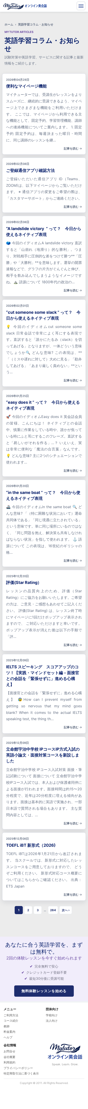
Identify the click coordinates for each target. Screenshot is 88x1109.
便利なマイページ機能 (26, 86)
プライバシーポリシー (18, 1068)
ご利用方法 (11, 1015)
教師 (6, 1026)
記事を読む (71, 148)
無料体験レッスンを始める (44, 991)
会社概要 (9, 1057)
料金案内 (9, 1031)
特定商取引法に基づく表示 (21, 1073)
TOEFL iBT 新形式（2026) (31, 845)
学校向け (52, 1015)
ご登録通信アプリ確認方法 (30, 170)
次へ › (65, 910)
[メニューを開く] (81, 6)
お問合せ (9, 1051)
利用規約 (9, 1062)
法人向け (52, 1020)
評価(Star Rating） (24, 582)
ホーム (9, 24)
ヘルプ (8, 1037)
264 (53, 910)
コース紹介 (11, 1020)
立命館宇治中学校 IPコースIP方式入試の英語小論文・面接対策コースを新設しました (43, 755)
